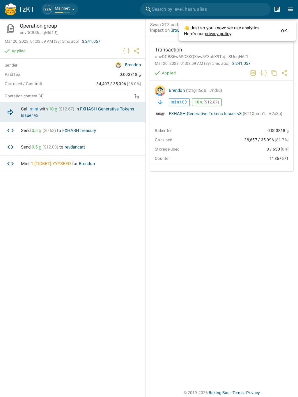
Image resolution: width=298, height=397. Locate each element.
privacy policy (218, 33)
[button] (59, 9)
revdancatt (75, 147)
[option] (73, 112)
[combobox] (205, 9)
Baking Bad (219, 392)
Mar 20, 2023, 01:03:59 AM (192, 63)
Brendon (195, 90)
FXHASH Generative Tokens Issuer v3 (225, 113)
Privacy (253, 392)
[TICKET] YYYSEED (52, 163)
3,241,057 (241, 63)
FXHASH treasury (79, 130)
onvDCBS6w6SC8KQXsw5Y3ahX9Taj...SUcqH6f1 (201, 56)
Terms (238, 392)
